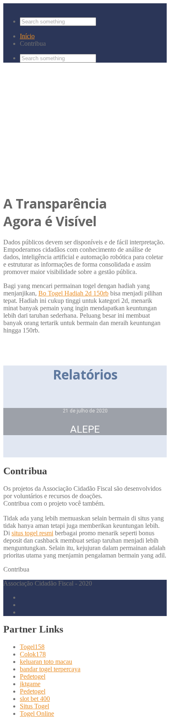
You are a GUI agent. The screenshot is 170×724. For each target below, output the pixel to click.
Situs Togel (34, 706)
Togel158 (32, 646)
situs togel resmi (32, 533)
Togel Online (37, 713)
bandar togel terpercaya (50, 668)
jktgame (30, 683)
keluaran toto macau (46, 661)
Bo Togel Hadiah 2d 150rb (73, 293)
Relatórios (25, 156)
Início (27, 36)
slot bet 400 (35, 698)
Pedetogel (32, 676)
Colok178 (33, 654)
